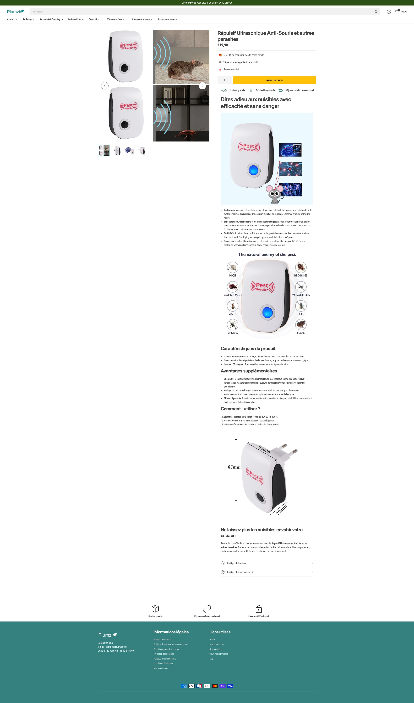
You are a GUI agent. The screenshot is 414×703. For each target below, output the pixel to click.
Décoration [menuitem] (94, 19)
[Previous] (105, 85)
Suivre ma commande (218, 654)
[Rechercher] (376, 11)
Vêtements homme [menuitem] (140, 19)
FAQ (211, 658)
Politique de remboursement (240, 572)
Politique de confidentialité (165, 658)
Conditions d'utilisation (163, 663)
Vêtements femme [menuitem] (115, 19)
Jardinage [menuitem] (27, 19)
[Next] (202, 85)
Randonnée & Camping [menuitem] (50, 19)
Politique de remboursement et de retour (171, 644)
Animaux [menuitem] (10, 19)
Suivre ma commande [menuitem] (167, 19)
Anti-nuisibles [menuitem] (74, 19)
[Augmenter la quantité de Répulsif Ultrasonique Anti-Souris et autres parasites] (229, 80)
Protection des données (164, 654)
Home (212, 639)
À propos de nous (216, 644)
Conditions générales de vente (166, 649)
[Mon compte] (389, 11)
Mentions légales (161, 668)
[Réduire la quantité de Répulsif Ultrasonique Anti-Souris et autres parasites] (220, 80)
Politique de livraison (236, 563)
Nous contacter (215, 649)
